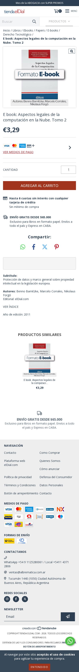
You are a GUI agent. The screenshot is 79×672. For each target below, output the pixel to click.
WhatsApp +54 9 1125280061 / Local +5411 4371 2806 (36, 564)
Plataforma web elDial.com (14, 463)
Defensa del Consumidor (56, 477)
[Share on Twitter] (45, 247)
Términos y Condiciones (20, 485)
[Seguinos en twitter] (25, 599)
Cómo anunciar (50, 469)
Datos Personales (51, 485)
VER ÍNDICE (10, 307)
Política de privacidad (18, 477)
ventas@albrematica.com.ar (27, 572)
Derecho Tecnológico (17, 34)
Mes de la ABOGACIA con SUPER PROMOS (39, 3)
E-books (52, 30)
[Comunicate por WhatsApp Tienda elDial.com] (70, 641)
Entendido (39, 667)
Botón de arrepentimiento (21, 493)
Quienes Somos (50, 461)
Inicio (6, 30)
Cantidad (10, 170)
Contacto (10, 453)
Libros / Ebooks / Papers (29, 30)
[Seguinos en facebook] (16, 599)
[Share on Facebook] (33, 247)
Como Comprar (50, 453)
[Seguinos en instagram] (7, 599)
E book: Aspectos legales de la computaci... (39, 382)
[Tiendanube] (39, 629)
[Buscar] (34, 21)
